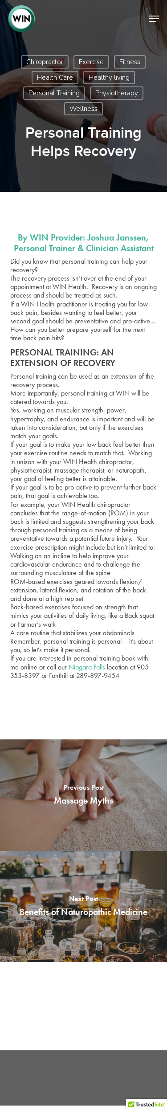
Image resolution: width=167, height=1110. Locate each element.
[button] (154, 18)
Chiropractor (44, 61)
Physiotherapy (116, 93)
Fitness (129, 61)
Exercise (91, 61)
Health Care (55, 77)
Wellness (83, 108)
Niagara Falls (87, 667)
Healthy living (109, 77)
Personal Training (54, 93)
